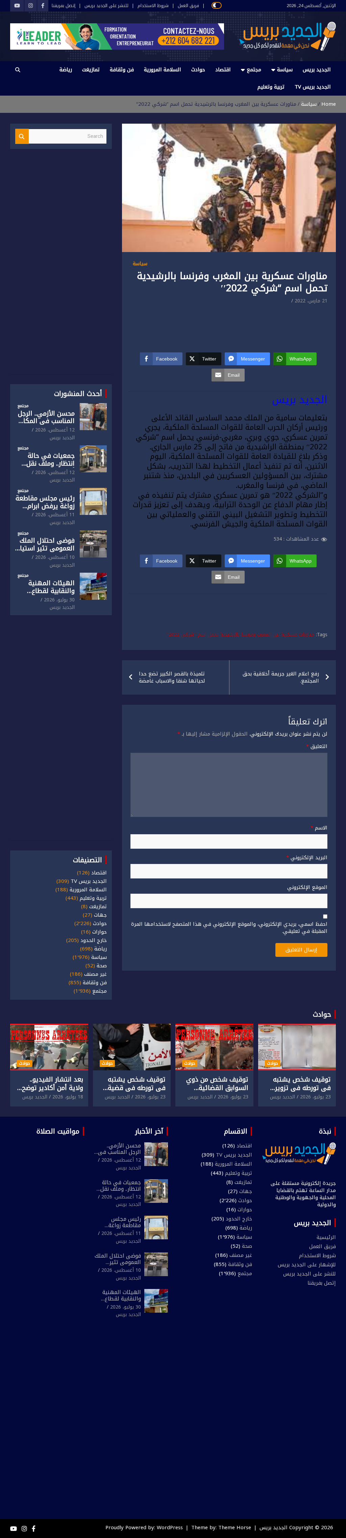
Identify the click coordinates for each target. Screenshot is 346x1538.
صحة (102, 965)
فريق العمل (188, 6)
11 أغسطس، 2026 (55, 514)
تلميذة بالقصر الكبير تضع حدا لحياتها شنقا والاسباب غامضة (172, 677)
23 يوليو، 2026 (315, 1096)
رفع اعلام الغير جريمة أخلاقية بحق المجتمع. (281, 677)
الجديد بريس (317, 69)
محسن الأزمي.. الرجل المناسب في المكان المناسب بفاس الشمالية (46, 425)
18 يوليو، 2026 (67, 1096)
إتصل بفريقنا (63, 6)
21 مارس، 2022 (311, 300)
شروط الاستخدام (153, 6)
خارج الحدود (93, 940)
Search (22, 136)
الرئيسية (326, 1237)
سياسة (285, 69)
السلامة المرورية (162, 69)
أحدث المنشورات (78, 393)
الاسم (319, 828)
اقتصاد (223, 69)
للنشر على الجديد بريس (106, 6)
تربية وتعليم (271, 87)
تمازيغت (91, 69)
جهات (100, 915)
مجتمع (254, 69)
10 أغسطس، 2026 (55, 557)
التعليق (316, 746)
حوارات (99, 932)
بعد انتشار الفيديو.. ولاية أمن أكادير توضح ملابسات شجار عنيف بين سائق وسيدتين (50, 1092)
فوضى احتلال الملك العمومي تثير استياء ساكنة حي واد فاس (46, 548)
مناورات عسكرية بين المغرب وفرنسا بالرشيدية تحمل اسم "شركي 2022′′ (240, 634)
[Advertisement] (204, 324)
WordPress (170, 1527)
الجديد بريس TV (313, 87)
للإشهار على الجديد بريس (307, 1264)
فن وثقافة (122, 69)
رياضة (65, 69)
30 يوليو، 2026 (59, 599)
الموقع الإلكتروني (307, 887)
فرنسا (275, 485)
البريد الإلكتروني (306, 857)
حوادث (198, 69)
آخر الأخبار (149, 1131)
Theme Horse (234, 1527)
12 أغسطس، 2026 (55, 430)
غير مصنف (95, 974)
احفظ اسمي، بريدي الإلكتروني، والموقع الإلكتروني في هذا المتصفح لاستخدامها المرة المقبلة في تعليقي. (229, 928)
